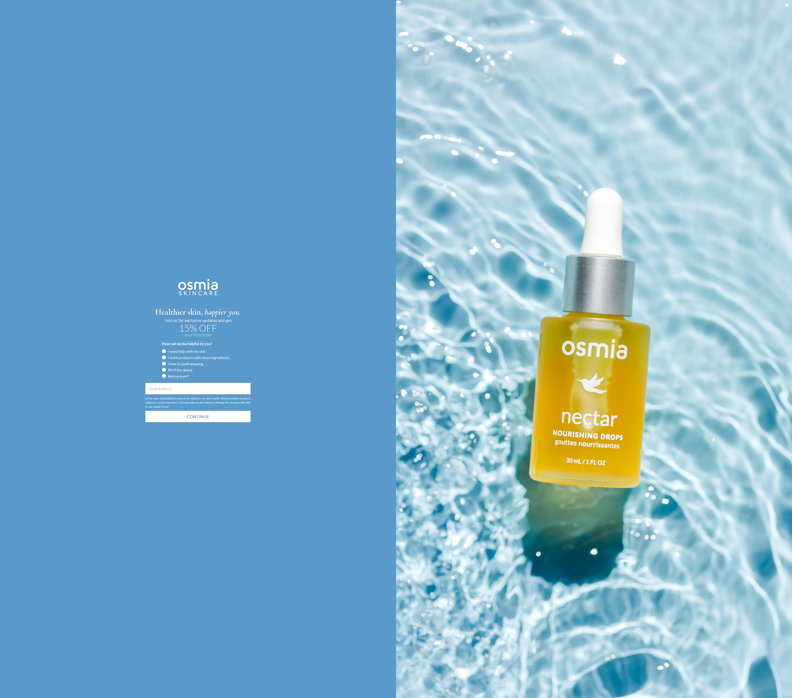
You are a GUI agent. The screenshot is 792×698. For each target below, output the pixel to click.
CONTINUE (198, 416)
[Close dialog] (786, 5)
